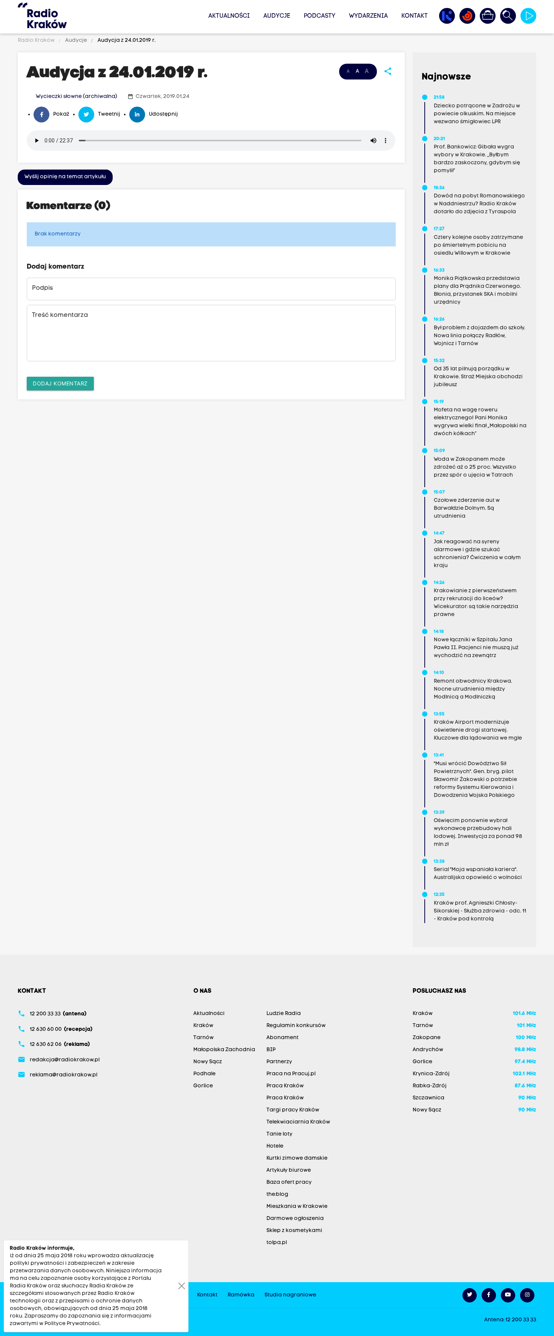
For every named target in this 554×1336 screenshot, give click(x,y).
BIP (270, 1050)
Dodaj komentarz (60, 383)
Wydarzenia (368, 16)
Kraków (203, 1026)
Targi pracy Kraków (292, 1110)
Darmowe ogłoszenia (295, 1218)
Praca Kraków (285, 1086)
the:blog (277, 1194)
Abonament (282, 1038)
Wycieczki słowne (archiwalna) (76, 96)
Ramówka (241, 1295)
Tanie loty (279, 1134)
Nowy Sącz (207, 1062)
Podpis (42, 288)
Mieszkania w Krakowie (297, 1206)
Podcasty (319, 16)
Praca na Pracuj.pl (290, 1074)
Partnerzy (279, 1062)
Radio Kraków (37, 40)
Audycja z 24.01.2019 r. (126, 40)
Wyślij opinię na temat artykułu (65, 177)
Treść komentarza (60, 315)
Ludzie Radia (283, 1014)
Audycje (276, 16)
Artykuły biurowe (288, 1170)
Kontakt (414, 16)
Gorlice (203, 1086)
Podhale (204, 1074)
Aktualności (229, 16)
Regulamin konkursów (296, 1026)
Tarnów (203, 1038)
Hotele (274, 1146)
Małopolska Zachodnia (224, 1050)
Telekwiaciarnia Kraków (298, 1122)
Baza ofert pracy (289, 1182)
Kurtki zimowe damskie (297, 1158)
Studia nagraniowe (290, 1295)
